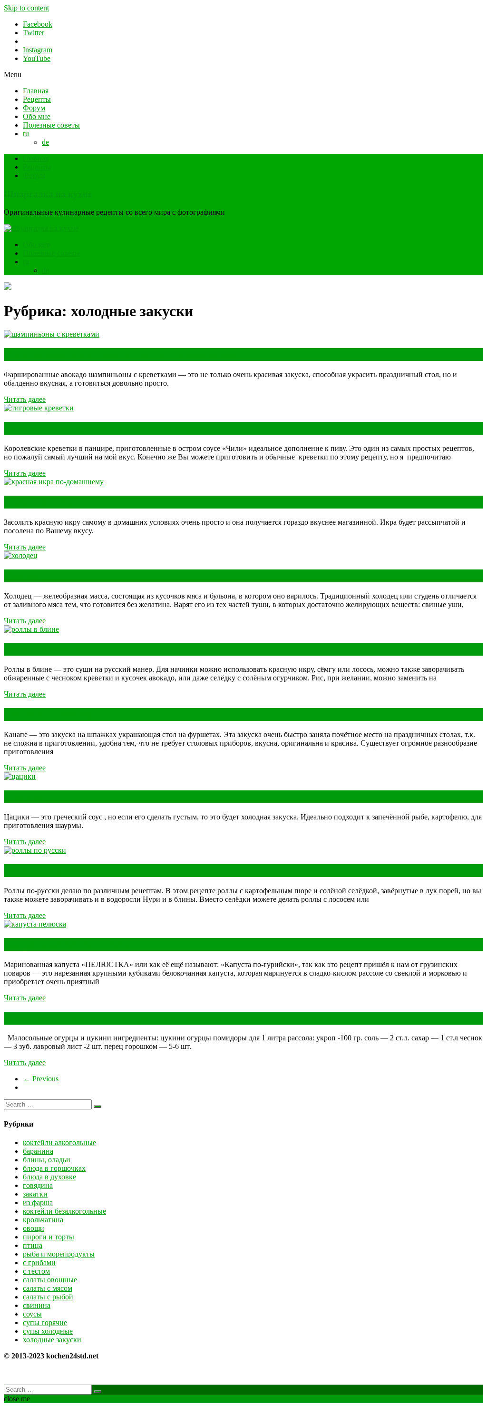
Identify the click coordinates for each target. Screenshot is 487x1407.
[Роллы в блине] (31, 629)
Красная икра (40, 502)
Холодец (25, 575)
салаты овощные (50, 1280)
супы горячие (45, 1322)
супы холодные (48, 1331)
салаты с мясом (47, 1288)
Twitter (33, 33)
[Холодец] (21, 555)
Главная (36, 91)
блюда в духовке (49, 1177)
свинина (36, 1305)
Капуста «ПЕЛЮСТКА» (67, 944)
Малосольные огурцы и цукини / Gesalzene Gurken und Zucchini (170, 1018)
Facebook (37, 24)
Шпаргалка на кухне (48, 194)
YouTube (36, 58)
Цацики (24, 796)
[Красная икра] (54, 482)
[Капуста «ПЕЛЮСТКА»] (35, 924)
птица (32, 1245)
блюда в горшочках (54, 1168)
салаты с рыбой (48, 1297)
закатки (35, 1194)
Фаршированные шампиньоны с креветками (121, 354)
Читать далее (25, 399)
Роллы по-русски (48, 870)
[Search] (97, 1106)
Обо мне (36, 116)
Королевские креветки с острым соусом (106, 428)
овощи (33, 1228)
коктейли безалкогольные (64, 1211)
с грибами (39, 1262)
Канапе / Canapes (48, 714)
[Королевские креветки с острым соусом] (39, 408)
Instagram (37, 50)
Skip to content (26, 8)
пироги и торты (48, 1237)
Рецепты (37, 99)
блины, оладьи (46, 1160)
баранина (38, 1151)
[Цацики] (20, 776)
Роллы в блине (41, 649)
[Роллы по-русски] (35, 850)
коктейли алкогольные (59, 1142)
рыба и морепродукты (59, 1254)
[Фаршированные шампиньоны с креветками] (51, 334)
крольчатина (43, 1220)
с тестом (36, 1271)
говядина (38, 1185)
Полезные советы (51, 125)
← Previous (40, 1079)
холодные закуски (52, 1340)
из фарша (38, 1202)
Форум (34, 108)
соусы (32, 1314)
